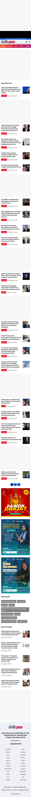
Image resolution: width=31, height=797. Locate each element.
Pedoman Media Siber (19, 787)
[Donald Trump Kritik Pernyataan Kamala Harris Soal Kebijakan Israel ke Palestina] (26, 338)
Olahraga (7, 766)
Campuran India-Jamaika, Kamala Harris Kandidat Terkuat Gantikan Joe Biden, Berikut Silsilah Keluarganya (10, 364)
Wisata (23, 763)
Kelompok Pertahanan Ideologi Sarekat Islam (14, 609)
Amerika (4, 96)
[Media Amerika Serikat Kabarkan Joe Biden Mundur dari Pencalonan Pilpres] (26, 474)
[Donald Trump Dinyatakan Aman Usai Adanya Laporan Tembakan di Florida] (26, 240)
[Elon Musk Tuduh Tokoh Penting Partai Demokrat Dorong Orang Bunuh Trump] (26, 228)
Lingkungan (23, 780)
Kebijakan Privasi (23, 790)
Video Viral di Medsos (8, 621)
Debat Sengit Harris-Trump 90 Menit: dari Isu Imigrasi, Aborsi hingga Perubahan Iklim (11, 275)
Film (8, 777)
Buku (23, 749)
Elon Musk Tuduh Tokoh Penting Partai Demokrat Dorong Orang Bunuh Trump (10, 227)
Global (3, 292)
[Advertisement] (15, 15)
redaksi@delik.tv (15, 740)
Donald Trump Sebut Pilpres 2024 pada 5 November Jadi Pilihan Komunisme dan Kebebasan (10, 324)
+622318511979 (15, 744)
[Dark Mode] (26, 42)
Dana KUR (21, 601)
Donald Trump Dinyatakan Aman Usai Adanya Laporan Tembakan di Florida (10, 239)
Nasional (3, 46)
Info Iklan (14, 790)
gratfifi (4, 605)
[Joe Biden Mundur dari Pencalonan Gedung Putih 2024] (26, 440)
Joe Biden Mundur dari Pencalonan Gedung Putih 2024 (11, 438)
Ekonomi (8, 763)
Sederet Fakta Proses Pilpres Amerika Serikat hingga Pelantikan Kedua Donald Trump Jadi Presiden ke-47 (10, 127)
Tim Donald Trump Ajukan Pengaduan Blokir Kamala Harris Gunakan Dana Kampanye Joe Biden (9, 350)
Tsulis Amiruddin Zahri (9, 618)
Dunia (15, 46)
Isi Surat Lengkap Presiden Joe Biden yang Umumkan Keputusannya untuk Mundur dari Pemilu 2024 (10, 426)
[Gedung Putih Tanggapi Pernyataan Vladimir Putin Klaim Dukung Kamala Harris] (26, 288)
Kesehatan (23, 755)
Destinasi (23, 752)
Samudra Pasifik (7, 614)
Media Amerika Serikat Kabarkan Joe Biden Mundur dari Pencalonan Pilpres (10, 473)
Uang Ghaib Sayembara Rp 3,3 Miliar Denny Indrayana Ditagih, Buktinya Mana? (10, 670)
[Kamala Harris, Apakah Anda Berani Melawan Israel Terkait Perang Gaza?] (26, 402)
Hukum (27, 46)
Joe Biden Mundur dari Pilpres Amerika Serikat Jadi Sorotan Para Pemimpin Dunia (10, 413)
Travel (23, 760)
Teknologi (23, 774)
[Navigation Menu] (29, 42)
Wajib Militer (22, 621)
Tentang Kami (8, 787)
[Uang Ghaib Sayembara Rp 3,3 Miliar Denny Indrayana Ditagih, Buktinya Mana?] (26, 671)
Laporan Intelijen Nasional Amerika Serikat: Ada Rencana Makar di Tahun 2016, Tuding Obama (11, 90)
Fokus (3, 406)
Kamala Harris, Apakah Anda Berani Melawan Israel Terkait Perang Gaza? (10, 401)
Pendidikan (23, 771)
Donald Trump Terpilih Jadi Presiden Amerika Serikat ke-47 (11, 166)
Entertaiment (8, 769)
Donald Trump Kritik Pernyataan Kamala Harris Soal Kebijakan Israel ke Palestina (11, 337)
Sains (23, 777)
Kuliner (23, 757)
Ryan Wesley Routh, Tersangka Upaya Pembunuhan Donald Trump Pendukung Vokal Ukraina (11, 214)
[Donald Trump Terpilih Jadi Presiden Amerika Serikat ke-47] (26, 167)
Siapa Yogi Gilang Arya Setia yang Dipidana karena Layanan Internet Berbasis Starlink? (11, 633)
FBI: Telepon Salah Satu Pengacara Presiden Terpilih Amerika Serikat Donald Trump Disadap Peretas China (11, 141)
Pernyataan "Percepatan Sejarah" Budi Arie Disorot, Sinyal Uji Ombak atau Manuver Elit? (9, 658)
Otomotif (23, 766)
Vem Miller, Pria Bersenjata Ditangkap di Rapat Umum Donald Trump (9, 201)
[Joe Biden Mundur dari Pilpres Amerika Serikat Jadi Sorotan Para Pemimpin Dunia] (26, 414)
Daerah (10, 46)
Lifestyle (8, 780)
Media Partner (6, 790)
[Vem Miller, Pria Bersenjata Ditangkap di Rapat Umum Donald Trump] (26, 202)
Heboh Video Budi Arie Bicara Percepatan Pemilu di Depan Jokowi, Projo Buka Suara (10, 682)
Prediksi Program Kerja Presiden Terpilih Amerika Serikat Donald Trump (9, 154)
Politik (21, 46)
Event (8, 774)
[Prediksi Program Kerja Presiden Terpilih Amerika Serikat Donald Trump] (26, 155)
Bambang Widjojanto (8, 601)
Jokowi (12, 605)
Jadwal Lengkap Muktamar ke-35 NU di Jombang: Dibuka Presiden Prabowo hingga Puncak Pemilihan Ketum (11, 645)
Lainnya (23, 769)
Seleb (8, 771)
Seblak (17, 614)
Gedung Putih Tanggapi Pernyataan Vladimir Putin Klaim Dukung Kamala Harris (10, 287)
